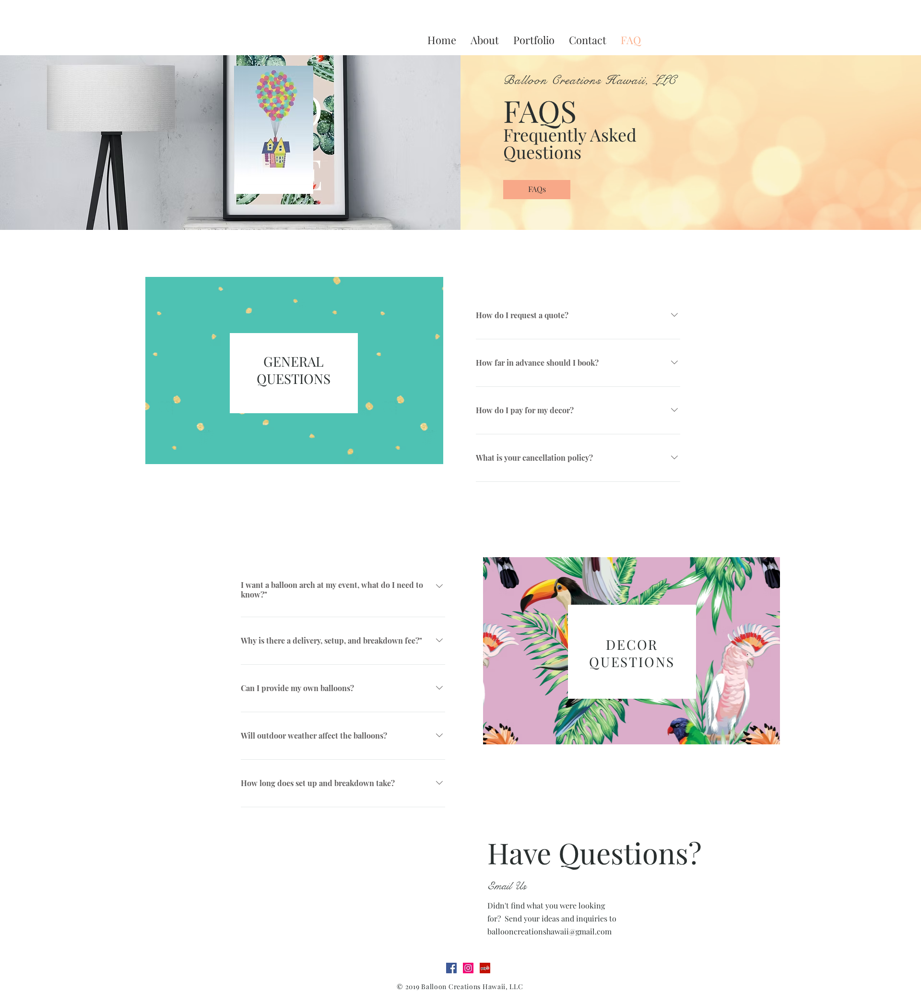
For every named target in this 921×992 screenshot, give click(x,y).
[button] (536, 189)
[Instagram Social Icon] (468, 968)
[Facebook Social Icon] (451, 968)
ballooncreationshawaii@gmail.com (549, 931)
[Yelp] (485, 968)
